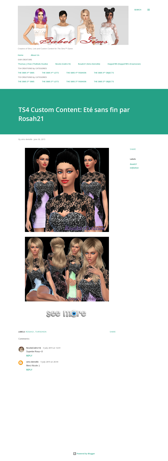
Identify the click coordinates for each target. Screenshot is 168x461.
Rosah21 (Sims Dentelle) (89, 64)
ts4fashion (134, 168)
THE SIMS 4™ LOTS (50, 72)
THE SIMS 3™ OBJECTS (104, 81)
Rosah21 (133, 164)
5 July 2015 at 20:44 (49, 362)
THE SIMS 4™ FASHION (76, 72)
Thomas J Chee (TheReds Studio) (33, 64)
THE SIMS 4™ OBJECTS (104, 72)
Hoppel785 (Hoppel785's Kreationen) (124, 64)
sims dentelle (32, 362)
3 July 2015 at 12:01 (52, 348)
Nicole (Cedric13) (62, 64)
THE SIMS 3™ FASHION (76, 81)
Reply (29, 355)
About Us (35, 55)
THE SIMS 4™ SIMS (26, 72)
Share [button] (133, 149)
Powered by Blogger (85, 453)
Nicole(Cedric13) (33, 348)
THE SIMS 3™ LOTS (50, 81)
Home (20, 55)
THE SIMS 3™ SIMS (26, 81)
